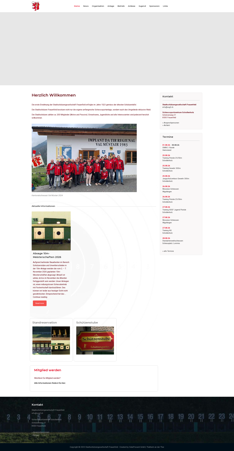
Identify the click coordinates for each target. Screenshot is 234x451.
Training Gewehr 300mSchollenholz (171, 168)
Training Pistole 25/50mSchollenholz (172, 158)
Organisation (98, 6)
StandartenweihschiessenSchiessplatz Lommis (172, 241)
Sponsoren (154, 6)
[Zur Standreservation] (51, 340)
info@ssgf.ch (167, 107)
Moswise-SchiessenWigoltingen (170, 189)
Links (165, 6)
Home (77, 6)
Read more (39, 303)
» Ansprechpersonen (170, 123)
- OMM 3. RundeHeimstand (170, 147)
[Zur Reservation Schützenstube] (95, 340)
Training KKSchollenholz (167, 230)
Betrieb (121, 6)
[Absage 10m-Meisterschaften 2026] (51, 230)
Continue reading (40, 297)
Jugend (142, 6)
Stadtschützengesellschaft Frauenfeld (101, 447)
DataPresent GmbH (137, 447)
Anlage (110, 6)
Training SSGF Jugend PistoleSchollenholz (174, 209)
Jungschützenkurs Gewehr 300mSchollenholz (175, 178)
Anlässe (131, 6)
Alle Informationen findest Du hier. (50, 383)
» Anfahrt (166, 125)
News (85, 6)
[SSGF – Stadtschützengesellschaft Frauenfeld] (35, 6)
